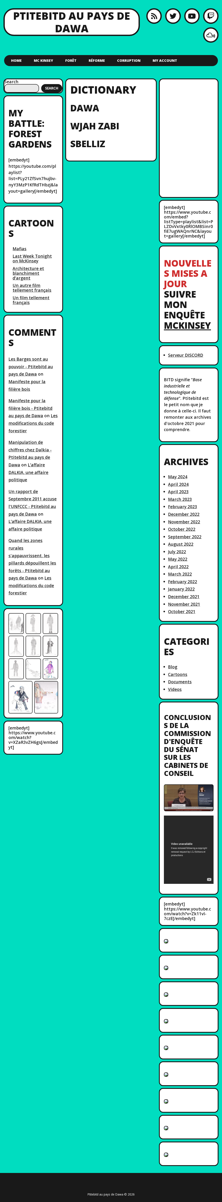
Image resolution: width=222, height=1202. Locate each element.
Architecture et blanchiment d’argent (28, 273)
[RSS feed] (154, 16)
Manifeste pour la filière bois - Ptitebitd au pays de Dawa (30, 408)
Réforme (97, 60)
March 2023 (180, 499)
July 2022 (177, 552)
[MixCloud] (211, 35)
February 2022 (182, 582)
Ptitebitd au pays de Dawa (71, 22)
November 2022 (184, 522)
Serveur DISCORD (185, 355)
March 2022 (180, 574)
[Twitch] (211, 16)
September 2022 (184, 537)
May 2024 (177, 477)
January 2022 (181, 589)
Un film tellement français (31, 300)
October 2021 (181, 611)
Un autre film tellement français (32, 287)
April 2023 (178, 492)
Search (11, 82)
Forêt (71, 60)
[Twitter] (173, 16)
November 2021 (184, 604)
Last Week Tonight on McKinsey (32, 258)
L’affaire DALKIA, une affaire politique (28, 472)
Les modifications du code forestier (33, 423)
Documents (180, 682)
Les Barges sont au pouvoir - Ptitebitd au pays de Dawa (30, 366)
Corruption (128, 60)
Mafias (19, 249)
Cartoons (177, 674)
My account (165, 60)
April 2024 (178, 484)
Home (16, 60)
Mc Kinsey (43, 60)
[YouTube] (192, 16)
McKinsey (187, 325)
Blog (172, 667)
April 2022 (178, 567)
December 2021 (183, 596)
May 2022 (177, 559)
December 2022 (183, 514)
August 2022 (180, 544)
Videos (175, 689)
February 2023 (182, 507)
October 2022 (181, 529)
